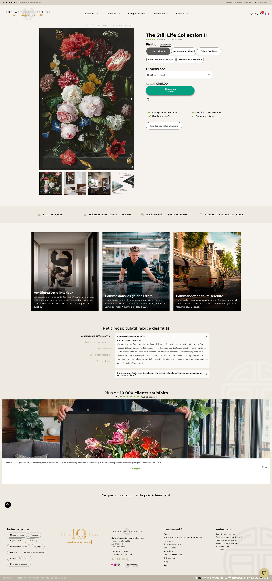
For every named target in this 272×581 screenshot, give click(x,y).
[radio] (158, 51)
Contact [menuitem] (167, 565)
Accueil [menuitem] (167, 534)
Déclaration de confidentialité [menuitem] (230, 537)
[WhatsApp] (113, 559)
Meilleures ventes (17, 535)
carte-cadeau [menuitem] (170, 548)
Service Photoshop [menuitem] (173, 554)
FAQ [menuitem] (166, 561)
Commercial (262, 2)
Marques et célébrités (18, 546)
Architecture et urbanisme (34, 552)
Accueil (89, 25)
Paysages (37, 546)
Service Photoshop (234, 2)
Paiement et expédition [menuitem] (227, 540)
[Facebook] (118, 559)
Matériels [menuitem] (168, 551)
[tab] (67, 336)
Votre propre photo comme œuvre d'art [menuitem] (183, 537)
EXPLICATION (165, 45)
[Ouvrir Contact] (187, 13)
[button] (256, 13)
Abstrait (13, 558)
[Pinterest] (128, 559)
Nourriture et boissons (18, 564)
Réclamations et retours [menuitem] (227, 543)
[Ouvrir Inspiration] (168, 13)
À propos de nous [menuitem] (172, 544)
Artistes (250, 2)
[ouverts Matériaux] (119, 13)
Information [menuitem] (221, 550)
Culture (31, 541)
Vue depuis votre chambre (164, 126)
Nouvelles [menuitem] (169, 541)
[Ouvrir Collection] (97, 13)
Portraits (13, 552)
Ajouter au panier (170, 90)
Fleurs (97, 25)
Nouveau (34, 535)
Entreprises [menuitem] (169, 558)
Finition (158, 44)
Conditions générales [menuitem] (225, 534)
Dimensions (155, 69)
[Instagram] (123, 559)
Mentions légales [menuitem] (224, 546)
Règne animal (15, 541)
